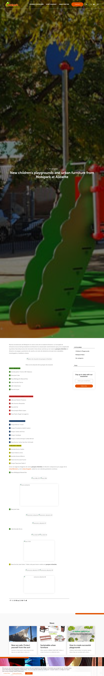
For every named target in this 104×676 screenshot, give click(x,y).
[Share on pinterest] (16, 600)
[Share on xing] (24, 600)
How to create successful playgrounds (80, 646)
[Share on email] (26, 600)
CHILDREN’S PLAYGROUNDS (36, 4)
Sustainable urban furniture (48, 646)
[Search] (90, 4)
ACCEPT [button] (29, 673)
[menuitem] (37, 4)
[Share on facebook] (10, 600)
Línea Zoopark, (27, 469)
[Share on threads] (14, 600)
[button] (97, 4)
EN (86, 4)
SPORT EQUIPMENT (51, 4)
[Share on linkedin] (18, 600)
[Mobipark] (11, 4)
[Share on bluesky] (22, 600)
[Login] (93, 4)
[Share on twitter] (12, 600)
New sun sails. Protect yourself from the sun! (20, 646)
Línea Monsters (13, 469)
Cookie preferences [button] (17, 673)
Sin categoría (53, 169)
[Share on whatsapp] (20, 600)
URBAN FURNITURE (64, 4)
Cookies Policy (7, 673)
